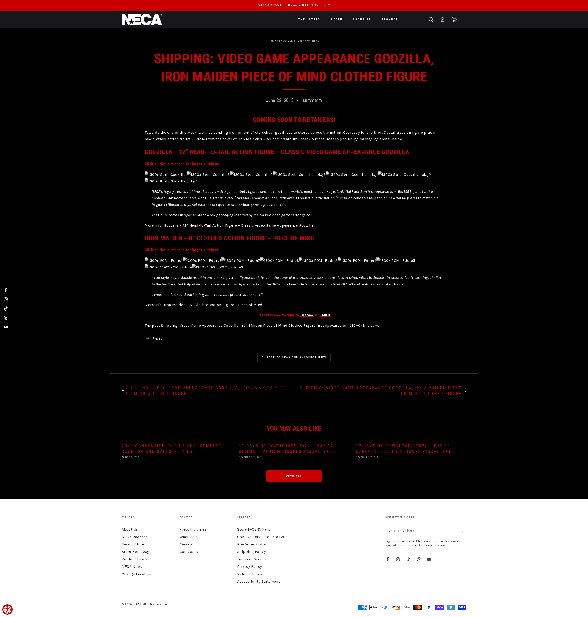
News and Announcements (298, 41)
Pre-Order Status (252, 544)
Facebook (307, 315)
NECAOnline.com (363, 325)
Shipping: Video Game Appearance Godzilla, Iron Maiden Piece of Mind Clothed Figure (238, 325)
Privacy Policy (249, 566)
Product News (134, 559)
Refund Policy (249, 574)
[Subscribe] (463, 530)
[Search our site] (431, 19)
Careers (186, 544)
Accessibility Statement (258, 581)
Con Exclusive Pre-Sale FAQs (262, 537)
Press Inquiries (193, 529)
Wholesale (189, 537)
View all (294, 476)
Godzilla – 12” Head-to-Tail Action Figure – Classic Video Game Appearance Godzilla (239, 225)
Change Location (136, 574)
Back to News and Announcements (297, 357)
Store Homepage (136, 551)
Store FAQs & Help (253, 529)
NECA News (132, 566)
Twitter (325, 315)
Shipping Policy (251, 551)
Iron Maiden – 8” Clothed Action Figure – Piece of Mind (213, 305)
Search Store (133, 544)
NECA (137, 604)
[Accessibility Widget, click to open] (7, 609)
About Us (130, 529)
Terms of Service (252, 559)
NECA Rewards (135, 537)
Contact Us (189, 551)
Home (272, 41)
